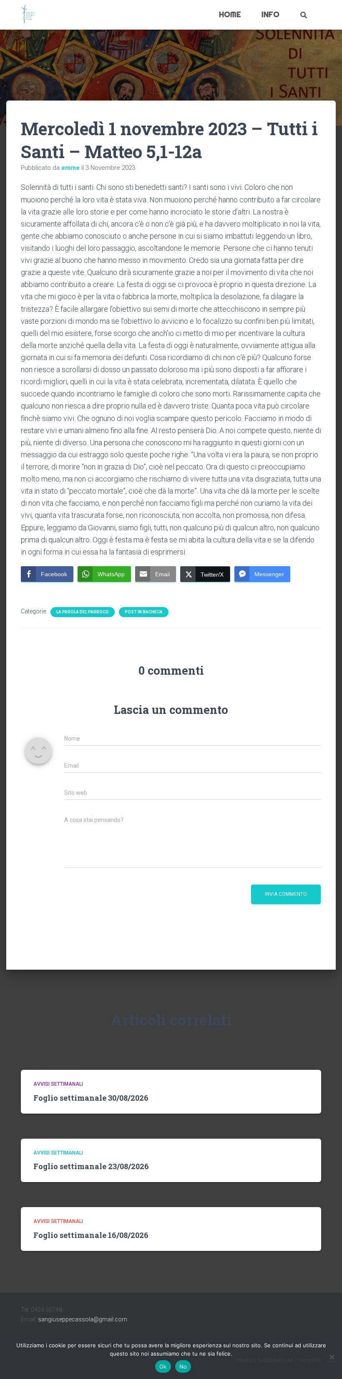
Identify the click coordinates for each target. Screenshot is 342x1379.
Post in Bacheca (144, 612)
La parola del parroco (82, 612)
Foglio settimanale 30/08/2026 (90, 1098)
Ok (163, 1366)
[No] (331, 1357)
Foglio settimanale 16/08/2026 (90, 1235)
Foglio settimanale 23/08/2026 (91, 1166)
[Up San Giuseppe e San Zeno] (28, 15)
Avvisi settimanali (58, 1084)
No (183, 1366)
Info (270, 14)
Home (230, 14)
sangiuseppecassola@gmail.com (82, 1319)
